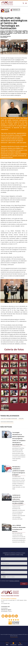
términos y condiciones (14, 580)
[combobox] (3, 576)
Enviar (23, 583)
